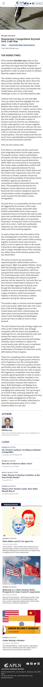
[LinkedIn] (33, 3)
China (4, 45)
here (24, 73)
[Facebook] (31, 663)
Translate (39, 3)
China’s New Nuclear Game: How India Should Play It (20, 490)
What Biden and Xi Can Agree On (18, 541)
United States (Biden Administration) (22, 45)
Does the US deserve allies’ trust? (17, 463)
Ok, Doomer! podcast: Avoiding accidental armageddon (21, 451)
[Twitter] (30, 3)
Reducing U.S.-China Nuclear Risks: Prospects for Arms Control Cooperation (21, 591)
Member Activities (8, 35)
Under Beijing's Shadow (14, 640)
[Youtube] (27, 663)
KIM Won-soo (7, 430)
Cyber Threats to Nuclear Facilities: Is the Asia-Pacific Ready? (21, 476)
